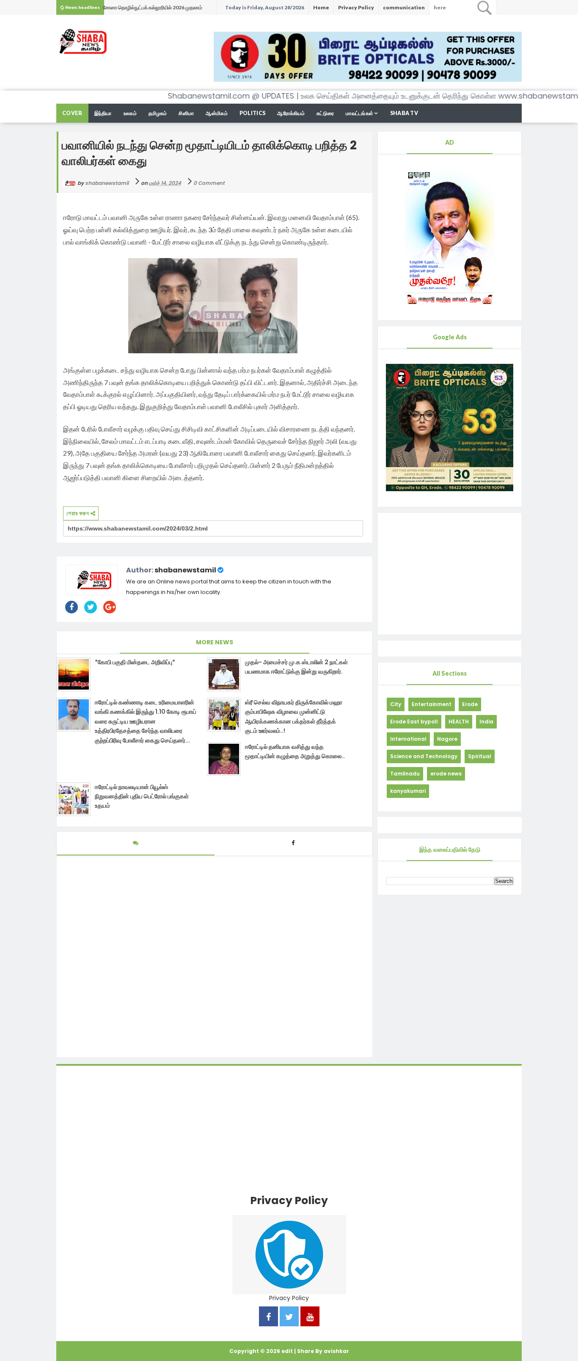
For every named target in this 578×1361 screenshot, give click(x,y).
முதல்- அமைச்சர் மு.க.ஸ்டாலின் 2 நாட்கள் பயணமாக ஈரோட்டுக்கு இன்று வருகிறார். (296, 667)
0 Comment (209, 183)
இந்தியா (103, 113)
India (486, 721)
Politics (252, 113)
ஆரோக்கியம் (291, 113)
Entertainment (431, 704)
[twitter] (289, 1317)
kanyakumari (408, 791)
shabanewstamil (185, 570)
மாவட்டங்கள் (359, 113)
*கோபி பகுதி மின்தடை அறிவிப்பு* (135, 662)
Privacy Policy (356, 7)
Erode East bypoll (414, 721)
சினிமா (186, 113)
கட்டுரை (325, 113)
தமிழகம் (158, 113)
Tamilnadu (405, 773)
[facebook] (268, 1317)
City (395, 704)
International (408, 738)
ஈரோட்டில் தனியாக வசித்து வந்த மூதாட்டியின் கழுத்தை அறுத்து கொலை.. (295, 751)
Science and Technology (423, 756)
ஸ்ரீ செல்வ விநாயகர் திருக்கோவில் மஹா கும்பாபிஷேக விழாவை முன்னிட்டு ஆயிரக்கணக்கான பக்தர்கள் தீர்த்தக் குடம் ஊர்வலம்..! (293, 716)
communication (404, 7)
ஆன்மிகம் (217, 113)
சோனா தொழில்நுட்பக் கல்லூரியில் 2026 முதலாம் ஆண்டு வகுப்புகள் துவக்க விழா (152, 9)
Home (321, 7)
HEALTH (459, 721)
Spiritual (479, 756)
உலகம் (130, 113)
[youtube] (309, 1317)
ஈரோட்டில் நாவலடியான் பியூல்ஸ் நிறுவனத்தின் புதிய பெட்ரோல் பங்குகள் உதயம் (142, 796)
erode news (446, 773)
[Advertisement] (449, 574)
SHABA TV (404, 113)
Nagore (447, 738)
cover (72, 113)
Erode (470, 704)
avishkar (336, 1351)
